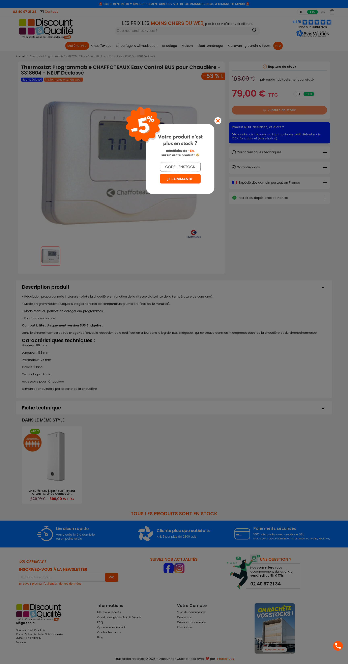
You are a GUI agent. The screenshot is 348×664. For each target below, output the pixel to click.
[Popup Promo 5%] (174, 150)
